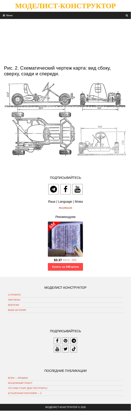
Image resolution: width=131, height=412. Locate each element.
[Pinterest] (65, 340)
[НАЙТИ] (127, 15)
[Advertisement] (65, 41)
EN (65, 208)
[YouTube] (77, 189)
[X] (65, 349)
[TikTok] (73, 349)
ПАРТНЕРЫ (14, 300)
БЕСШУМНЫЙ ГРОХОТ (20, 383)
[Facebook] (65, 189)
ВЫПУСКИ (13, 305)
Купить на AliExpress (65, 266)
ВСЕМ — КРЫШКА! (18, 378)
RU (60, 208)
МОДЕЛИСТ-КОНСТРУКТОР (65, 6)
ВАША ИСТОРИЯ (17, 310)
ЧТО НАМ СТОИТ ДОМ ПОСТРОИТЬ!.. (28, 388)
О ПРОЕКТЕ (14, 294)
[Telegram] (53, 189)
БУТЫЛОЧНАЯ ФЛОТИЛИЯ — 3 (24, 393)
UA (70, 208)
